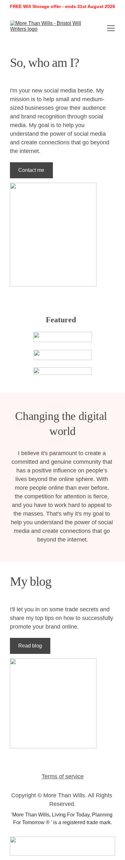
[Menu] (111, 28)
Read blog (30, 645)
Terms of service (63, 776)
